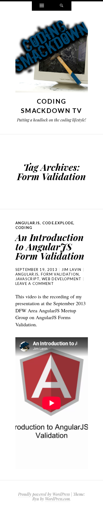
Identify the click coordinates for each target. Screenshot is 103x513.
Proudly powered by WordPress (44, 494)
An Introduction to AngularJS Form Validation (49, 246)
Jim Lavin (72, 269)
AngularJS (27, 223)
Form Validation (60, 274)
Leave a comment (34, 283)
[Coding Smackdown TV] (51, 57)
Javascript (27, 279)
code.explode (58, 223)
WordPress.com (57, 498)
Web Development (62, 279)
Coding (23, 227)
